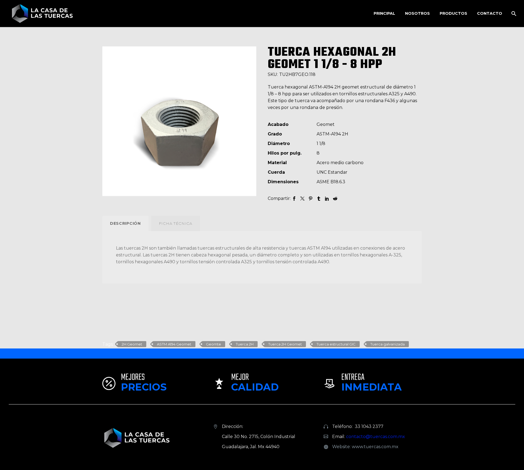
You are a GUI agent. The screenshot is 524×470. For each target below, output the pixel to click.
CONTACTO (489, 13)
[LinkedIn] (327, 198)
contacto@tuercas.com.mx (375, 436)
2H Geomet (132, 344)
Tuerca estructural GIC (336, 344)
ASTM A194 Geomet (174, 344)
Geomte (213, 344)
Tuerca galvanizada (387, 344)
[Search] (513, 13)
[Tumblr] (319, 198)
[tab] (125, 223)
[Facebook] (294, 198)
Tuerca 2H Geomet (285, 344)
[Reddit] (335, 198)
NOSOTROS (417, 13)
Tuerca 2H (245, 344)
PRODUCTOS (453, 13)
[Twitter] (302, 198)
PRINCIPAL (384, 13)
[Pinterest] (310, 198)
